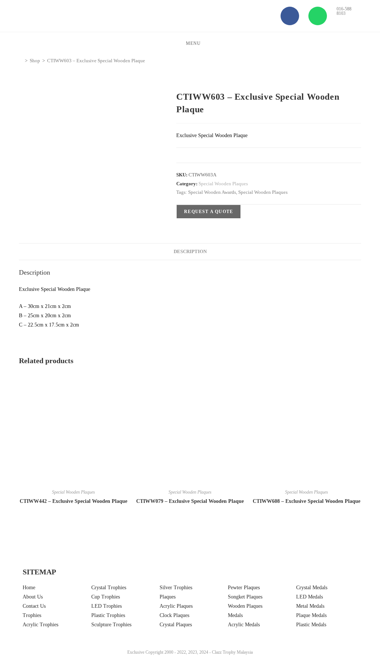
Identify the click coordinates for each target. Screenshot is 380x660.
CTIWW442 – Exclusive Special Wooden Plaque (73, 501)
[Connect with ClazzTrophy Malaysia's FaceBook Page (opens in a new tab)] (17, 627)
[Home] (21, 60)
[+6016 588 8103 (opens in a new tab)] (363, 625)
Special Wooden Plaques (223, 183)
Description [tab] (190, 251)
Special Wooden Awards (212, 192)
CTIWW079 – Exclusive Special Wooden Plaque (190, 501)
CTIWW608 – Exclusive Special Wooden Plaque (306, 501)
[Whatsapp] (317, 16)
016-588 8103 (344, 11)
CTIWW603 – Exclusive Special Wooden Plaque (96, 60)
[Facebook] (290, 16)
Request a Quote (208, 211)
